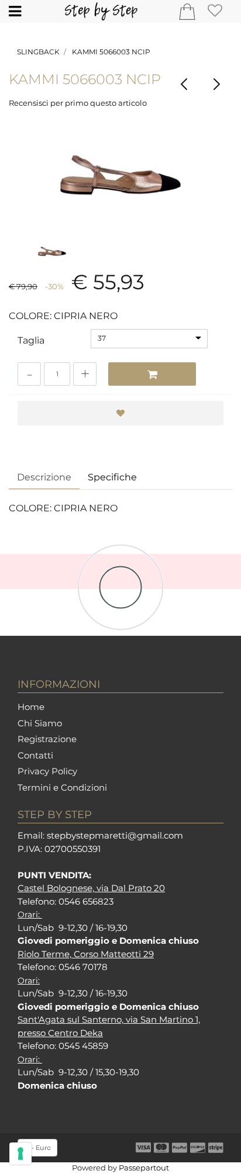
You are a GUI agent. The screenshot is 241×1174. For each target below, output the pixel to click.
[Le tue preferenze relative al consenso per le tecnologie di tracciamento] (20, 1153)
